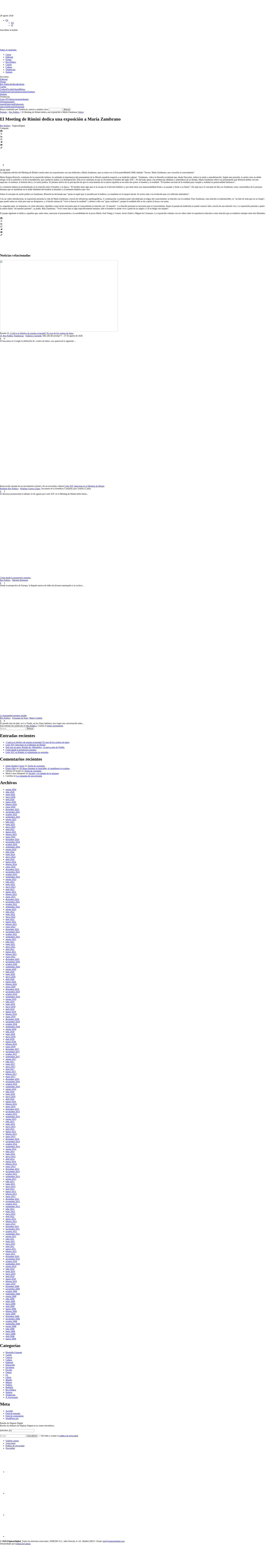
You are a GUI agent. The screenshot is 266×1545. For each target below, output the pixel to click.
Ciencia (13, 92)
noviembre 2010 (13, 1259)
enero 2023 (10, 897)
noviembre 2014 (13, 1141)
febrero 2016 (11, 1104)
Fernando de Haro (20, 718)
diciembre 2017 (12, 1049)
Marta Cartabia (35, 718)
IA (27, 92)
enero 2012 (10, 1224)
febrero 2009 (11, 1311)
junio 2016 (10, 1094)
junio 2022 (10, 914)
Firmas (8, 59)
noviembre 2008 (13, 1319)
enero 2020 (10, 987)
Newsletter (10, 1448)
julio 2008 (10, 1329)
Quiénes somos (12, 1441)
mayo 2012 (10, 1214)
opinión (11, 102)
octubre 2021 (11, 934)
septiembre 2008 (13, 1324)
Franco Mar (11, 768)
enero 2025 (10, 837)
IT (12, 25)
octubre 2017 (11, 1054)
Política (13, 84)
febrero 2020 (11, 984)
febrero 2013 (11, 1194)
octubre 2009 (11, 1291)
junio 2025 (10, 824)
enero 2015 (10, 1136)
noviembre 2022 (13, 902)
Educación (21, 92)
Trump (5, 102)
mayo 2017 (10, 1066)
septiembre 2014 (13, 1146)
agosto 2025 (11, 819)
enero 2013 (10, 1196)
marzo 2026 (11, 802)
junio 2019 (10, 1004)
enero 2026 (10, 807)
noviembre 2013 (13, 1171)
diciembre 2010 (12, 1256)
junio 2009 (10, 1301)
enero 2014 (10, 1166)
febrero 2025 (11, 834)
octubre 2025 (11, 814)
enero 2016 (10, 1106)
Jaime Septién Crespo (15, 766)
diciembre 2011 (12, 1226)
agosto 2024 (11, 849)
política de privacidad (68, 1436)
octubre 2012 (11, 1204)
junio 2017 (10, 1064)
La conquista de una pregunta (29, 776)
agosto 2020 (11, 969)
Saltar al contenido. (8, 50)
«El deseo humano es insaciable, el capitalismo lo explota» (44, 768)
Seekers (9, 72)
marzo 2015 (11, 1131)
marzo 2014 (11, 1161)
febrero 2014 (11, 1164)
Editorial (9, 57)
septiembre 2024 (13, 847)
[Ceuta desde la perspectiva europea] (60, 575)
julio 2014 (10, 1151)
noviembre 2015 (13, 1111)
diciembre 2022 (12, 899)
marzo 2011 (11, 1249)
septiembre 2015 (13, 1116)
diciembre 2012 (12, 1199)
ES (7, 20)
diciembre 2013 (12, 1169)
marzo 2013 (11, 1191)
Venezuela (19, 107)
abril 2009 (10, 1306)
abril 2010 (10, 1276)
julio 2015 (10, 1121)
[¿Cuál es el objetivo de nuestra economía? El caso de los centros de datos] (59, 331)
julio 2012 (10, 1209)
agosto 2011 (11, 1236)
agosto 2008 (11, 1326)
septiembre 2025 (13, 817)
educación (4, 107)
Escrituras (10, 1367)
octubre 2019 (11, 994)
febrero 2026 (11, 804)
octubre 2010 (11, 1261)
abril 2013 (10, 1189)
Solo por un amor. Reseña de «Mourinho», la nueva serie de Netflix (35, 747)
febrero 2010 (11, 1281)
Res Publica (11, 62)
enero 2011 (10, 1254)
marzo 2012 (11, 1219)
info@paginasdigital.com (114, 1541)
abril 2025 (10, 829)
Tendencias (10, 69)
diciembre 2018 (12, 1019)
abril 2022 (10, 919)
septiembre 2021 (13, 937)
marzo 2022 (11, 922)
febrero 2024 (11, 864)
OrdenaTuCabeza (23, 1544)
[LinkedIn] (133, 136)
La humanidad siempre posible (13, 715)
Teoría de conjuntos (36, 766)
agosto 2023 (11, 879)
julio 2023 (10, 882)
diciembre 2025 (12, 809)
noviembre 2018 (13, 1022)
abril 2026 (10, 799)
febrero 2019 (11, 1014)
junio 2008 (10, 1331)
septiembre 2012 (13, 1206)
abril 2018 (10, 1039)
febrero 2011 (11, 1251)
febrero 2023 (11, 894)
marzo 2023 (11, 892)
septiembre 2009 (13, 1294)
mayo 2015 (10, 1126)
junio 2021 (10, 944)
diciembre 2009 (12, 1286)
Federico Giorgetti (33, 336)
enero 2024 (10, 867)
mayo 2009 (10, 1304)
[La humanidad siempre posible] (119, 713)
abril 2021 (10, 949)
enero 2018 (10, 1046)
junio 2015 (10, 1124)
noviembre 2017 (13, 1051)
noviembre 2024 (13, 842)
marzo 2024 (11, 862)
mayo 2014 (10, 1156)
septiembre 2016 (13, 1086)
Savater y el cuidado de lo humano (44, 773)
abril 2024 (10, 859)
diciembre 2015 (12, 1109)
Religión (20, 84)
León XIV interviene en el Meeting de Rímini (84, 486)
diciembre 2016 (12, 1079)
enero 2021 (10, 957)
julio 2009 (10, 1299)
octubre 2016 (11, 1084)
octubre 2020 (11, 964)
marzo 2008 (11, 1339)
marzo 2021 (11, 952)
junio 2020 (10, 974)
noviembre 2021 (13, 932)
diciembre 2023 (12, 869)
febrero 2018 (11, 1044)
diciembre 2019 (12, 989)
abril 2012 (10, 1216)
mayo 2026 (10, 797)
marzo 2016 (11, 1101)
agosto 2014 (11, 1149)
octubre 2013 (11, 1174)
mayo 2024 (10, 857)
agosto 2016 (11, 1089)
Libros (16, 89)
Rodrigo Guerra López (30, 488)
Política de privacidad (15, 1446)
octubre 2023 (11, 874)
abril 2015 (10, 1129)
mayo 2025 (10, 827)
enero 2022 (10, 927)
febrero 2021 (11, 954)
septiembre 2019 (13, 997)
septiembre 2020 (13, 967)
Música (22, 89)
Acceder (9, 1411)
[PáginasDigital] (26, 44)
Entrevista (10, 104)
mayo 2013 (10, 1186)
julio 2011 (10, 1239)
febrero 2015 (11, 1134)
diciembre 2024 (12, 839)
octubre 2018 (11, 1024)
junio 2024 (10, 854)
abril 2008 (10, 1336)
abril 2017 (10, 1069)
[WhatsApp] (133, 139)
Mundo (9, 1380)
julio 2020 (10, 972)
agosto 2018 (11, 1029)
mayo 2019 (10, 1007)
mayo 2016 (10, 1096)
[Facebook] (133, 131)
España (12, 107)
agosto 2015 (11, 1119)
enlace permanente (55, 726)
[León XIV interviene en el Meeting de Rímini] (106, 483)
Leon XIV (4, 99)
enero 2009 (10, 1314)
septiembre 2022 (13, 907)
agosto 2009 (11, 1296)
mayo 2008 (10, 1334)
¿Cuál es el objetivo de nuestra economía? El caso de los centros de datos (41, 333)
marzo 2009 (11, 1309)
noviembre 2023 (13, 872)
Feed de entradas (13, 1413)
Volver (81, 112)
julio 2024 (10, 852)
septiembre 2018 (13, 1027)
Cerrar (8, 54)
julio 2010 (10, 1269)
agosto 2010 (11, 1266)
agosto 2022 (11, 909)
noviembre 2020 (13, 962)
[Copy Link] (133, 147)
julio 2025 (10, 822)
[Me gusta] (1, 165)
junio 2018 (10, 1034)
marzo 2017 (11, 1071)
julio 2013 (10, 1181)
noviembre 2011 (13, 1229)
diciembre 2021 (12, 929)
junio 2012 (10, 1211)
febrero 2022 (11, 924)
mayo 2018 (10, 1037)
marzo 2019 (11, 1012)
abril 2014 (10, 1159)
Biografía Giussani (14, 1352)
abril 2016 (10, 1099)
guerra (3, 104)
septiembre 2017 (13, 1056)
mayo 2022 (10, 917)
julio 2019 (10, 1002)
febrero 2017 (11, 1074)
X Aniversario (12, 1397)
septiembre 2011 (13, 1234)
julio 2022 (10, 912)
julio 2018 (10, 1032)
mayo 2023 (10, 887)
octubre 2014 (11, 1144)
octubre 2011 (11, 1231)
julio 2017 (10, 1061)
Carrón (9, 64)
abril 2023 (10, 889)
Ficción (10, 89)
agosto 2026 (11, 789)
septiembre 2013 (13, 1176)
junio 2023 (10, 884)
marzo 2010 (11, 1279)
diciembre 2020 (12, 959)
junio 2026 (10, 794)
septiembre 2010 (13, 1264)
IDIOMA (4, 1430)
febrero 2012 (11, 1221)
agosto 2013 (11, 1179)
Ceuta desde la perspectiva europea (15, 577)
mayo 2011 (10, 1244)
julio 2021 (10, 942)
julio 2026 (10, 792)
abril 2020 (10, 979)
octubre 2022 (11, 904)
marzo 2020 (11, 982)
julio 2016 (10, 1091)
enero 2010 (10, 1284)
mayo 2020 (10, 977)
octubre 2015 (11, 1114)
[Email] (133, 144)
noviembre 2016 (13, 1081)
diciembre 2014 (12, 1139)
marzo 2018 (11, 1041)
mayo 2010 (10, 1274)
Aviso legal (10, 1443)
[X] (133, 133)
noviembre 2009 (13, 1289)
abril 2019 (10, 1009)
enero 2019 (10, 1017)
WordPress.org (12, 1418)
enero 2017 (10, 1076)
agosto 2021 (11, 939)
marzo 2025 (11, 832)
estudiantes (24, 99)
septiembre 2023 (13, 877)
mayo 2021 (10, 947)
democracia (14, 99)
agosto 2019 (11, 999)
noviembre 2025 (13, 812)
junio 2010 (10, 1271)
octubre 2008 (11, 1321)
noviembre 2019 (13, 992)
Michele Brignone (20, 580)
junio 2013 (10, 1184)
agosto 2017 (11, 1059)
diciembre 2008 (12, 1316)
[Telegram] (133, 142)
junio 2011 (10, 1241)
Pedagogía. (19, 104)
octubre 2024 (11, 844)
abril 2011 (10, 1246)
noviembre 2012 (13, 1201)
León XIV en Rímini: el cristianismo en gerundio (27, 752)
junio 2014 (10, 1154)
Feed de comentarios (15, 1416)
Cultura (9, 67)
